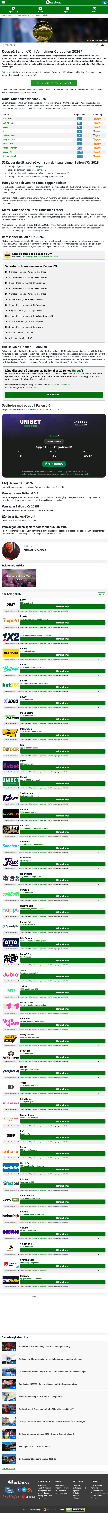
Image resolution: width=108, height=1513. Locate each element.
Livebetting (42, 1498)
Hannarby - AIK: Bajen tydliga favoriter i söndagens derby (44, 1346)
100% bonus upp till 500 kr (30, 1198)
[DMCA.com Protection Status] (75, 1509)
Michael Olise (8, 152)
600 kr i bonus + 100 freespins (31, 844)
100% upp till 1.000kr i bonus (31, 732)
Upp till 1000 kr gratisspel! (54, 447)
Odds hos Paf (25, 1134)
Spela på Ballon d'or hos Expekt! (54, 83)
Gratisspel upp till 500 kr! (29, 1070)
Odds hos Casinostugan (29, 1118)
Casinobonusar (61, 1493)
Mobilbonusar (60, 1490)
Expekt (40, 166)
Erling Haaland (9, 139)
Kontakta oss (96, 1488)
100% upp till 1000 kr (28, 812)
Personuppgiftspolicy (99, 1493)
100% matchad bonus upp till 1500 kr (34, 619)
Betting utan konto (45, 1496)
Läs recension (81, 425)
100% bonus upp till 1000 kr (30, 667)
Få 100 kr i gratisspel (28, 1230)
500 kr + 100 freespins (28, 1150)
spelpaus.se (64, 385)
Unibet (76, 370)
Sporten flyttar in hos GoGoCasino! (33, 1005)
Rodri (5, 131)
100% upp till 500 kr (27, 700)
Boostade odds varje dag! (29, 1037)
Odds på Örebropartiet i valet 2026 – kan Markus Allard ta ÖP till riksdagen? (52, 1421)
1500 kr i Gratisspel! (27, 651)
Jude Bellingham (10, 148)
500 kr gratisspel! (26, 603)
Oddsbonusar (60, 1485)
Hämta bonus (62, 606)
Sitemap (94, 1498)
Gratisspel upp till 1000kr (29, 796)
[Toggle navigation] (3, 2)
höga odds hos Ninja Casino (30, 877)
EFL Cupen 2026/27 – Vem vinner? (34, 1446)
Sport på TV (77, 1485)
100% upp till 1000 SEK (29, 989)
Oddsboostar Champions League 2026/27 (37, 1459)
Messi (5, 127)
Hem (4, 15)
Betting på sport (79, 1488)
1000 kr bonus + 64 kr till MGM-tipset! (34, 828)
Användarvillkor (97, 1490)
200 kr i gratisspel (26, 764)
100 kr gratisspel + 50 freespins (32, 1166)
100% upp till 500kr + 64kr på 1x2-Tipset (35, 635)
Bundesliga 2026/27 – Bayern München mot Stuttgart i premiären (48, 1384)
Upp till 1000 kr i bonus (29, 748)
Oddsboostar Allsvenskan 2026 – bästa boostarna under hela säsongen (51, 1359)
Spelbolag (42, 1485)
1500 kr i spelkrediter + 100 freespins (34, 684)
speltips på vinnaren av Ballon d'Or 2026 (41, 256)
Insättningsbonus (62, 1488)
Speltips (76, 1490)
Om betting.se (96, 1485)
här (35, 387)
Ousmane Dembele (11, 156)
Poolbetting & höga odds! (29, 1263)
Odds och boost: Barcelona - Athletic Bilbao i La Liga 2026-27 (46, 1409)
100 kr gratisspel (26, 1102)
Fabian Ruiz (8, 143)
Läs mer (101, 594)
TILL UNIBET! (54, 394)
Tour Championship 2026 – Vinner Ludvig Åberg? (41, 1396)
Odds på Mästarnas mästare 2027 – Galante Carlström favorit (46, 1434)
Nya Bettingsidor (44, 1488)
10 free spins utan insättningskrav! (33, 941)
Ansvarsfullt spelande (56, 1509)
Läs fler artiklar (8, 1468)
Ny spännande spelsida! (29, 973)
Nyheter (76, 1493)
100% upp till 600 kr (27, 1054)
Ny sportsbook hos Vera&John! (32, 1021)
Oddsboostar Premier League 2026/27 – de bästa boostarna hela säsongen (52, 1372)
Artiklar (10, 15)
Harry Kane (7, 119)
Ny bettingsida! (25, 861)
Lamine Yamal (9, 123)
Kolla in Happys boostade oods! (32, 909)
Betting (5, 72)
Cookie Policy (96, 1496)
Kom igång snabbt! (27, 1182)
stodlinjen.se (53, 385)
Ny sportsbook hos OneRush (31, 1279)
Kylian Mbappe (9, 135)
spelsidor (32, 409)
